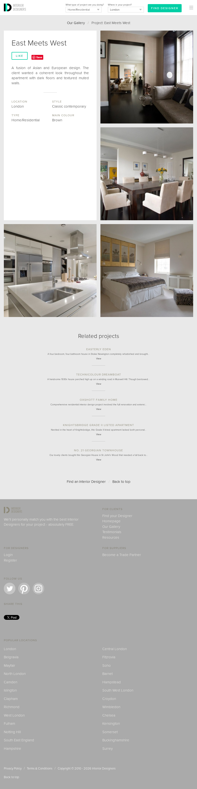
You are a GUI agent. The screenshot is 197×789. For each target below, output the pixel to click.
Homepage (111, 521)
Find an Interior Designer (86, 481)
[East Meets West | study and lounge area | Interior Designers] (146, 77)
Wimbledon (111, 707)
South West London (117, 690)
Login (8, 555)
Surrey (107, 748)
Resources (110, 537)
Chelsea (108, 715)
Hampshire (12, 748)
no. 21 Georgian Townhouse (98, 450)
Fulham (9, 723)
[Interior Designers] (8, 14)
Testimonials (111, 532)
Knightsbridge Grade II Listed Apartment (98, 425)
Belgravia (11, 657)
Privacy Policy (13, 768)
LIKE (19, 56)
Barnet (107, 674)
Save (39, 57)
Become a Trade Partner (121, 555)
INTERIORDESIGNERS (19, 7)
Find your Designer (117, 516)
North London (15, 674)
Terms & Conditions (39, 768)
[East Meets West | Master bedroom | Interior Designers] (146, 270)
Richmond (11, 707)
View (98, 358)
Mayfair (9, 665)
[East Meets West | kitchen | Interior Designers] (50, 270)
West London (14, 715)
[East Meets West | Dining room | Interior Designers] (146, 173)
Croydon (109, 699)
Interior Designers (104, 768)
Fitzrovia (108, 657)
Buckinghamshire (115, 740)
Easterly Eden (98, 349)
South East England (19, 740)
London (10, 649)
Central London (114, 649)
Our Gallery (76, 23)
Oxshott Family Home (98, 399)
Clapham (11, 699)
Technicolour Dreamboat (98, 374)
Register (10, 560)
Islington (10, 690)
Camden (10, 682)
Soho (106, 665)
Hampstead (111, 682)
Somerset (110, 732)
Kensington (111, 723)
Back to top (121, 481)
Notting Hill (12, 732)
